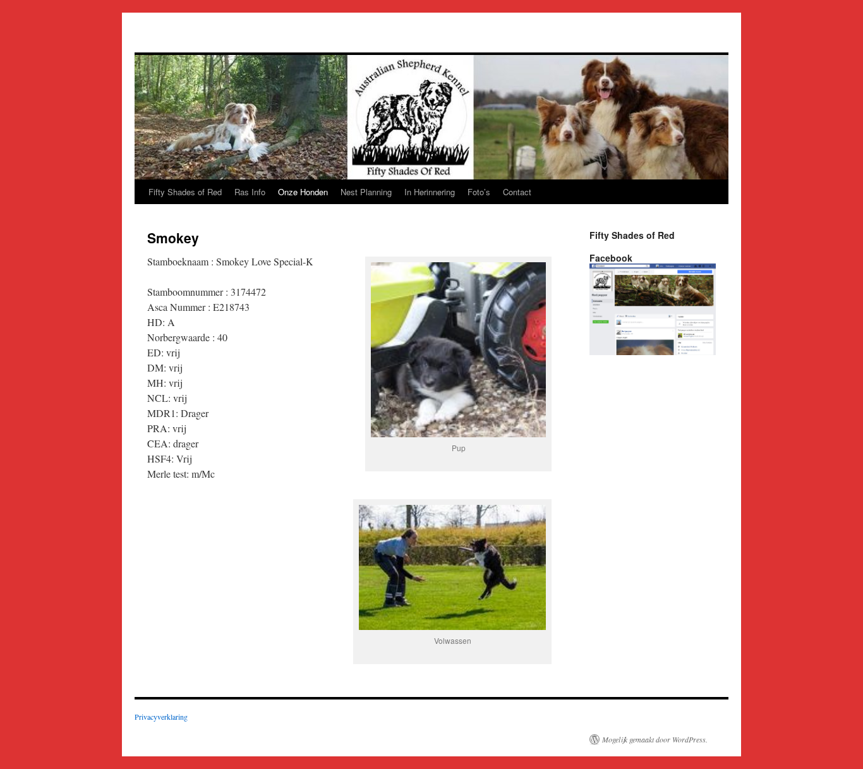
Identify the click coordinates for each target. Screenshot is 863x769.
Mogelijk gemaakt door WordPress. (655, 739)
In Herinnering (429, 192)
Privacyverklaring (161, 716)
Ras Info (249, 192)
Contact (517, 192)
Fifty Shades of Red (185, 192)
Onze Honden (303, 192)
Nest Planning (366, 192)
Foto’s (479, 192)
